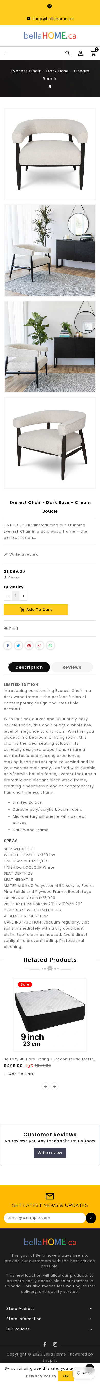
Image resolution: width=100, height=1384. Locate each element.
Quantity (14, 587)
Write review (50, 1152)
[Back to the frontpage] (50, 86)
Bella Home (55, 1354)
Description (29, 667)
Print (13, 628)
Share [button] (13, 577)
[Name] (91, 1218)
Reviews (72, 667)
